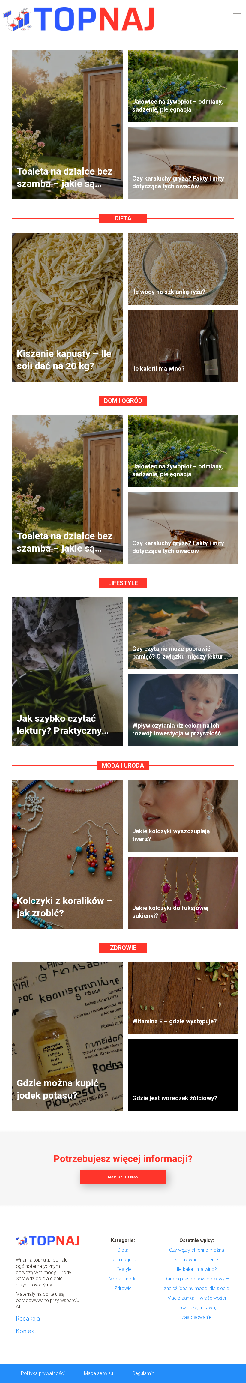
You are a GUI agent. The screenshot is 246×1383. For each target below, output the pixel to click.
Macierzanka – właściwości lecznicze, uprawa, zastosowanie (196, 1307)
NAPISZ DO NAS (123, 1177)
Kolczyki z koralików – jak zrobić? (64, 907)
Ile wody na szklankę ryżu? (169, 291)
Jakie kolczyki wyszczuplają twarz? (171, 835)
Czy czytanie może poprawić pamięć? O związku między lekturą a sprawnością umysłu (179, 652)
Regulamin (143, 1373)
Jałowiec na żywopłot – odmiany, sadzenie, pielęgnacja (177, 105)
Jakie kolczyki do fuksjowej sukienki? (170, 911)
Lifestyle (123, 583)
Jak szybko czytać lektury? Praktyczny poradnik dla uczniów (62, 725)
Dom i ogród (123, 400)
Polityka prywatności (43, 1373)
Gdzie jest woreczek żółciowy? (175, 1098)
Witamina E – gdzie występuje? (174, 1021)
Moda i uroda (123, 765)
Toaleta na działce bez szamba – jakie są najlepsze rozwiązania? (64, 178)
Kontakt (26, 1331)
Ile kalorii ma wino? (158, 368)
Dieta (123, 218)
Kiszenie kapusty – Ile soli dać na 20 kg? (64, 360)
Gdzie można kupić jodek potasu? (58, 1089)
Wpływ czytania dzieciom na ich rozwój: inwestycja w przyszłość (176, 729)
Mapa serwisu (98, 1373)
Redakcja (28, 1318)
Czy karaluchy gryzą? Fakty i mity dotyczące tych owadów (178, 182)
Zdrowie (123, 947)
